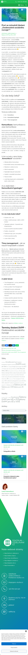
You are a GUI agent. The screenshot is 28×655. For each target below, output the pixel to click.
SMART (15, 352)
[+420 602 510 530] (5, 589)
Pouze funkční (14, 647)
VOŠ (5, 381)
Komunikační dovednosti (11, 350)
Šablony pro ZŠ (18, 387)
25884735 (11, 611)
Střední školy (4, 378)
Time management (22, 352)
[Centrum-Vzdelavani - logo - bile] (4, 2)
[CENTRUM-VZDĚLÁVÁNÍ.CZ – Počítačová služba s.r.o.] (5, 576)
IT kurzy (4, 369)
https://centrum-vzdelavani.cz (9, 493)
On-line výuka (22, 371)
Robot (18, 374)
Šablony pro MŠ (10, 385)
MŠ (14, 370)
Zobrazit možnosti (14, 651)
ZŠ (6, 385)
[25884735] (5, 611)
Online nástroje (5, 373)
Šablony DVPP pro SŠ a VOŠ (9, 348)
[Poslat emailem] (3, 345)
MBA (7, 368)
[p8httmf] (5, 605)
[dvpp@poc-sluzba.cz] (5, 582)
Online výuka (13, 373)
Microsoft (11, 368)
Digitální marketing (11, 364)
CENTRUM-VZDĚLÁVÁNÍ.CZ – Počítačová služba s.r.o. (16, 576)
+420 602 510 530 (14, 589)
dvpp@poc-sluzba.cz (15, 582)
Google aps (15, 366)
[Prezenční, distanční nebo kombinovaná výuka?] (14, 456)
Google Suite (21, 366)
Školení (3, 389)
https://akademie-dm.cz (10, 563)
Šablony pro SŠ (20, 385)
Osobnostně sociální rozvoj (7, 352)
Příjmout (14, 643)
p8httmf (11, 605)
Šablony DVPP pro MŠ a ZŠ (14, 398)
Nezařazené (15, 397)
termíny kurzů (11, 378)
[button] (26, 631)
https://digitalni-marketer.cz (11, 560)
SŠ (7, 379)
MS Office (20, 369)
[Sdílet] (6, 345)
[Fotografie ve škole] (14, 431)
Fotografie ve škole (9, 451)
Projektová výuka (13, 374)
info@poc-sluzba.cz (18, 323)
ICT (25, 367)
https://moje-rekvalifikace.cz (11, 558)
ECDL (8, 366)
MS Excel (15, 368)
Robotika (6, 376)
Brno (4, 350)
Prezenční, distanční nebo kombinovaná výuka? (11, 477)
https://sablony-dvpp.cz (10, 555)
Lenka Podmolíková (8, 491)
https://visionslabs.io (9, 565)
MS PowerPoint (11, 370)
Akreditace (3, 362)
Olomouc (19, 350)
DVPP (18, 364)
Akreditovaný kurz (11, 362)
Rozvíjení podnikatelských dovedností (16, 376)
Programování (7, 374)
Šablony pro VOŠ (7, 387)
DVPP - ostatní (8, 397)
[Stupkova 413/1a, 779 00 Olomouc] (5, 598)
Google (10, 366)
